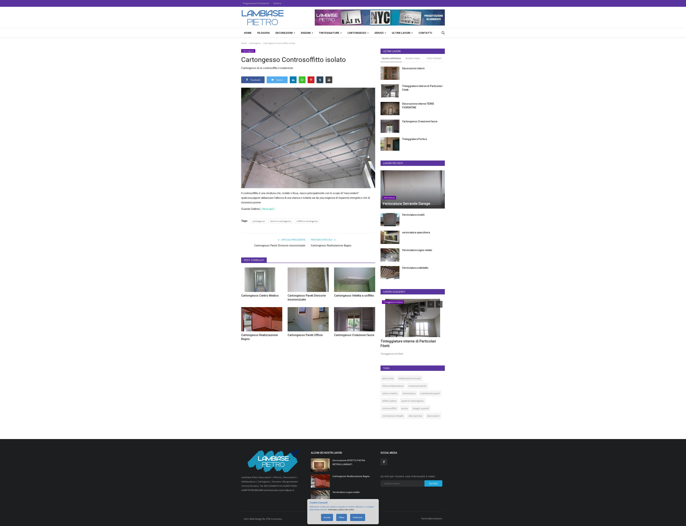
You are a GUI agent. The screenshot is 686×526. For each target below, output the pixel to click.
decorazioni (433, 415)
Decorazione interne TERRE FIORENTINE (418, 105)
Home (248, 32)
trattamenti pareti (430, 393)
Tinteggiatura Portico (414, 139)
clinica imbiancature (392, 385)
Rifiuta (341, 517)
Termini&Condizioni (431, 518)
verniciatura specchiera (416, 232)
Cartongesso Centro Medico (260, 295)
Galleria (277, 3)
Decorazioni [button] (284, 32)
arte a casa (388, 378)
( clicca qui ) (267, 208)
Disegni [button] (306, 32)
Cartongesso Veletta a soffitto (354, 295)
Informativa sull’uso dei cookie (341, 510)
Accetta (327, 517)
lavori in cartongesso (280, 221)
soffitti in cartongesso (307, 221)
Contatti (425, 32)
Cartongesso (255, 43)
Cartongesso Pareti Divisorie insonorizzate (279, 245)
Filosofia (263, 32)
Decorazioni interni (413, 68)
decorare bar (415, 415)
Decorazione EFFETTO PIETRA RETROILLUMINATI (348, 462)
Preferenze (357, 517)
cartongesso (258, 221)
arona (404, 408)
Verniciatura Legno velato (417, 250)
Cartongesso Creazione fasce (354, 335)
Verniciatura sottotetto (415, 267)
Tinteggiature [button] (329, 32)
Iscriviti (433, 483)
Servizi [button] (379, 32)
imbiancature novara (410, 378)
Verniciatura (409, 393)
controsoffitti (389, 408)
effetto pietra (389, 400)
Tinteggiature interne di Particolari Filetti (422, 88)
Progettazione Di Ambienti (256, 3)
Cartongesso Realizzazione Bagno (331, 245)
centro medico (390, 393)
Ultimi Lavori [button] (401, 32)
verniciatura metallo (393, 415)
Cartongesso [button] (357, 32)
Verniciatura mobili (413, 214)
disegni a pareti (421, 408)
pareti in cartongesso (412, 400)
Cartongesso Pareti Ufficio (305, 335)
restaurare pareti (417, 385)
